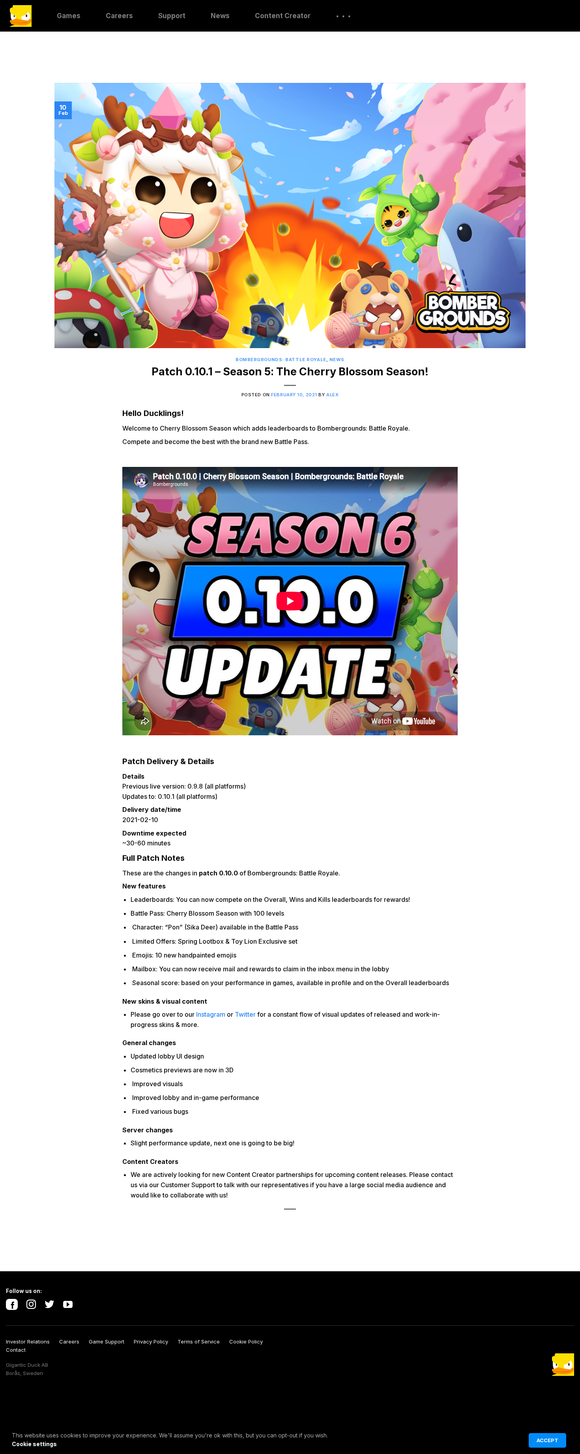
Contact (16, 1350)
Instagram (210, 1014)
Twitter (245, 1014)
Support (171, 16)
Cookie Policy (250, 1341)
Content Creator (283, 16)
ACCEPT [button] (547, 1440)
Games (68, 16)
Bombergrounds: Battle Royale (281, 359)
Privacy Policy (156, 1341)
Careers (119, 16)
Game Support (111, 1341)
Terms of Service (203, 1341)
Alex (332, 394)
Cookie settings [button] (34, 1444)
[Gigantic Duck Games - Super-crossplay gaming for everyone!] (21, 16)
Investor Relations (32, 1341)
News (220, 16)
